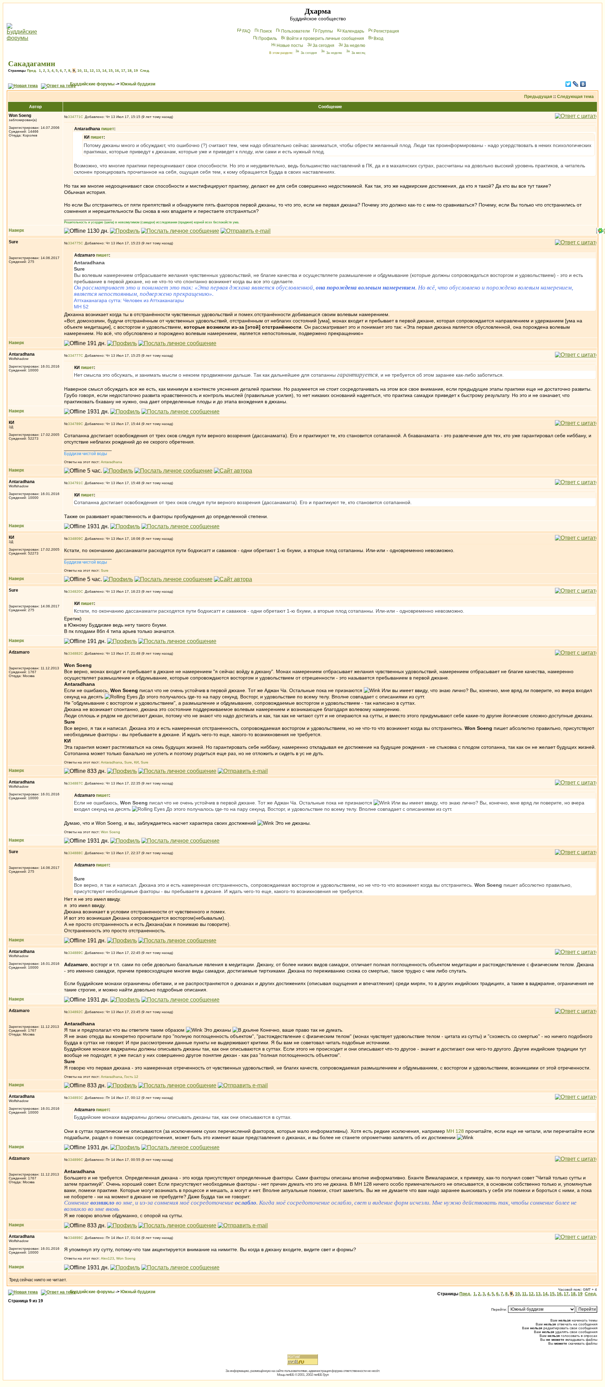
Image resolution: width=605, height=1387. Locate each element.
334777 (74, 355)
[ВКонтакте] (583, 84)
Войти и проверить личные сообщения (325, 38)
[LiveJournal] (575, 84)
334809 (74, 539)
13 (98, 70)
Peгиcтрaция (386, 31)
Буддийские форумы (92, 84)
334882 (74, 653)
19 (136, 70)
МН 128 (455, 1131)
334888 (74, 853)
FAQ (246, 31)
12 (92, 70)
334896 (74, 1160)
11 (86, 70)
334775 (74, 243)
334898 (74, 1238)
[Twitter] (568, 84)
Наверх (16, 230)
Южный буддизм (137, 84)
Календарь (353, 31)
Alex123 (107, 1258)
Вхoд (378, 38)
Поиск (266, 31)
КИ (136, 762)
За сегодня (323, 45)
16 (117, 70)
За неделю (354, 45)
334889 (74, 953)
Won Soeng (110, 832)
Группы (325, 31)
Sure (105, 570)
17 (123, 70)
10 (79, 70)
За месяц (358, 53)
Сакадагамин (31, 63)
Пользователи (295, 31)
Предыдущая (538, 96)
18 (129, 70)
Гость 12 (131, 1077)
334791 (74, 483)
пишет (107, 128)
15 (111, 70)
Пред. (32, 70)
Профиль (267, 38)
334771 (74, 117)
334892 (74, 1012)
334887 (74, 783)
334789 (74, 424)
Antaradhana (111, 462)
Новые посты (290, 45)
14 (104, 70)
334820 (74, 591)
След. (145, 70)
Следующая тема (575, 96)
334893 (74, 1098)
